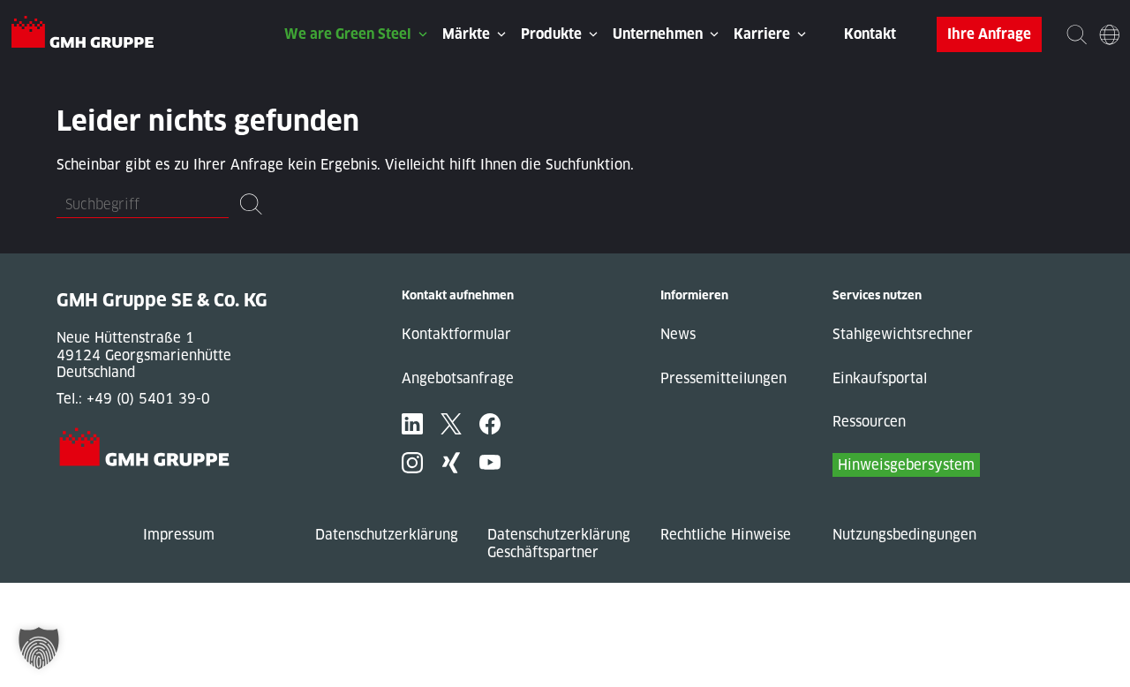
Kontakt (870, 34)
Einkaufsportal (879, 378)
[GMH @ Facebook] (490, 424)
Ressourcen (869, 421)
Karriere (762, 34)
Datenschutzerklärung (386, 534)
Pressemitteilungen (723, 378)
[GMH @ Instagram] (412, 463)
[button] (39, 648)
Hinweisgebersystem (906, 465)
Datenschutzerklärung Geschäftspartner (558, 543)
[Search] (1077, 34)
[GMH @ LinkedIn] (412, 424)
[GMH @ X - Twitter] (451, 424)
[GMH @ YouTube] (490, 463)
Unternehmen (658, 34)
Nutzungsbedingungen (904, 534)
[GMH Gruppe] (82, 34)
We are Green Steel (347, 34)
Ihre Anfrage (989, 34)
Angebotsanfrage (458, 378)
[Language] (1109, 34)
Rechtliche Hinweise (725, 534)
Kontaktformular (456, 334)
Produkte (551, 34)
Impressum (179, 534)
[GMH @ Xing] (451, 463)
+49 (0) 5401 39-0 (148, 398)
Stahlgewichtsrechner (902, 334)
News (678, 334)
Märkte (466, 34)
